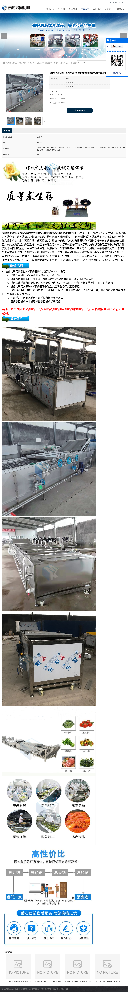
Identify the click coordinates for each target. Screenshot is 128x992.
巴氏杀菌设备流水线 (44, 63)
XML (42, 989)
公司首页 (50, 9)
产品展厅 (85, 9)
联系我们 (108, 9)
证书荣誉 (97, 9)
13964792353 (118, 2)
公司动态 (73, 9)
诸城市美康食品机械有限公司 (30, 989)
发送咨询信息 (80, 110)
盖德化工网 (65, 989)
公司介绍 (62, 9)
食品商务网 (56, 989)
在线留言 (120, 9)
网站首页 (22, 63)
